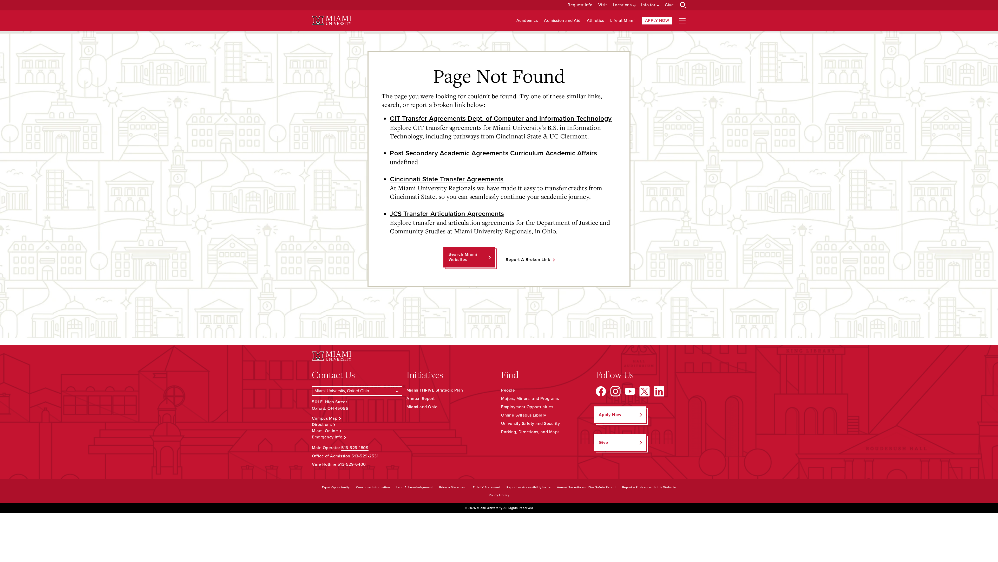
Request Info (580, 5)
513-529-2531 (364, 456)
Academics (527, 20)
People (508, 390)
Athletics (595, 20)
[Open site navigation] (682, 21)
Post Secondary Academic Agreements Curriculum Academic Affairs (493, 153)
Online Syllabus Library (523, 415)
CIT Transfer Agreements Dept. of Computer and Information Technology (501, 119)
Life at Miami (623, 20)
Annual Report (420, 398)
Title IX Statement (486, 487)
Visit (602, 5)
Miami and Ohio (421, 407)
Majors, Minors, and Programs (530, 398)
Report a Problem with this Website (649, 487)
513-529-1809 (355, 447)
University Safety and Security (530, 423)
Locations (622, 5)
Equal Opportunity (336, 487)
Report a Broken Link (528, 259)
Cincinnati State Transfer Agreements (446, 179)
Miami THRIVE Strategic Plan (434, 390)
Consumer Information (373, 487)
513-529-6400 (352, 464)
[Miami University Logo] (331, 20)
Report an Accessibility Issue (529, 487)
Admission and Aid (562, 20)
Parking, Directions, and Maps (530, 432)
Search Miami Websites (463, 257)
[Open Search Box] (683, 5)
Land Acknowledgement (414, 487)
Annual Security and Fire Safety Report (586, 487)
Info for (648, 5)
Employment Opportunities (527, 407)
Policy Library (499, 495)
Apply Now (657, 20)
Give (669, 5)
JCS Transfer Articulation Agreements (447, 214)
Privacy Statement (453, 487)
